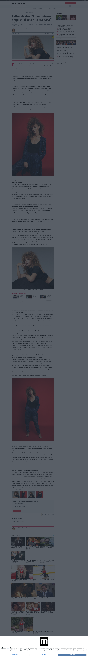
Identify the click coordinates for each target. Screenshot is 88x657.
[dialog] (44, 646)
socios (8, 648)
